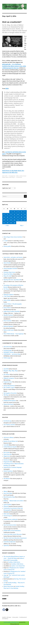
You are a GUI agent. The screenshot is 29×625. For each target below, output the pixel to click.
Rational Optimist (8, 326)
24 (18, 220)
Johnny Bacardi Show (9, 385)
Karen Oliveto (7, 307)
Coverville (6, 445)
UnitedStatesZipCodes (9, 541)
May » (22, 225)
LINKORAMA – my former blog (12, 354)
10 (18, 214)
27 (4, 222)
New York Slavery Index (10, 525)
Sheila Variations (8, 471)
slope (5, 575)
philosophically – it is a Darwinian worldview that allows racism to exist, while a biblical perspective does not (14, 66)
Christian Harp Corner (9, 272)
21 (7, 220)
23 (14, 220)
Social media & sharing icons (11, 622)
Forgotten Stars (8, 382)
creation (21, 175)
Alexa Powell (7, 263)
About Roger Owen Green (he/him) (13, 237)
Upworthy (6, 545)
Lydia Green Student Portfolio (12, 311)
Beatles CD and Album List (11, 441)
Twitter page (7, 358)
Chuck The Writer (8, 274)
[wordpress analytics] (14, 598)
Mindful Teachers (8, 315)
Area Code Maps (8, 493)
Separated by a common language (13, 467)
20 (4, 220)
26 (25, 220)
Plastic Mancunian (8, 586)
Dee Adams (7, 374)
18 (21, 217)
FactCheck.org (7, 421)
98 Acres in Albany (8, 437)
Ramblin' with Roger (6, 617)
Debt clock (6, 513)
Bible (17, 175)
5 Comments (19, 177)
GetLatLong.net (8, 515)
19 (25, 217)
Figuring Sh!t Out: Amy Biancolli (12, 279)
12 (25, 214)
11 (21, 214)
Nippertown (7, 456)
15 (11, 217)
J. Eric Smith (7, 296)
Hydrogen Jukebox (9, 294)
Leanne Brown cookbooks (10, 519)
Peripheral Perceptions (10, 400)
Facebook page (8, 350)
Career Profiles (7, 504)
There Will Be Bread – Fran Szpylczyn (14, 333)
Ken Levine (7, 452)
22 (11, 220)
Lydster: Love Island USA (18, 565)
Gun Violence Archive (9, 424)
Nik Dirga (6, 395)
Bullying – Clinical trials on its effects (14, 500)
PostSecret (6, 460)
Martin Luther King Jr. (10, 177)
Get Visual (6, 289)
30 (14, 222)
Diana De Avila (7, 276)
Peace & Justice (8, 320)
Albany (5, 491)
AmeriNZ (6, 369)
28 (7, 222)
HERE (6, 88)
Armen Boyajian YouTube (10, 268)
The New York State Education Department (15, 538)
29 (11, 222)
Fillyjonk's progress (9, 378)
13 (4, 217)
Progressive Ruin (8, 461)
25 (21, 220)
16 (14, 217)
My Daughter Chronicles (10, 393)
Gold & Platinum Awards (10, 446)
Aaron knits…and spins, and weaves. (13, 257)
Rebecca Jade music (9, 330)
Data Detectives (8, 346)
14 (7, 217)
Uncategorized (12, 175)
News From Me (8, 454)
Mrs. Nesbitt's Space (9, 387)
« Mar (7, 225)
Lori (5, 582)
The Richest (7, 478)
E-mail (5, 240)
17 (18, 217)
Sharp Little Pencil (8, 404)
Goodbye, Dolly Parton (14, 562)
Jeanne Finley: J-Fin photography (13, 304)
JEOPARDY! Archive (9, 352)
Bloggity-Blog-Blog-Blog (10, 370)
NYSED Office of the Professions (12, 530)
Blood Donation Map (9, 497)
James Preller (7, 300)
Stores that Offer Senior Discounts (13, 534)
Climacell (6, 506)
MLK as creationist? (11, 22)
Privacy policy (7, 246)
